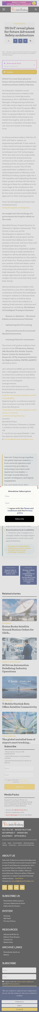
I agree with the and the (20, 510)
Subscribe (19, 519)
